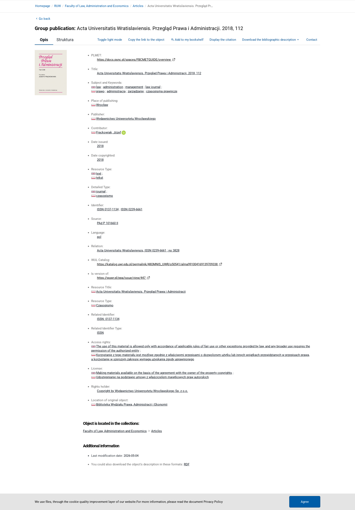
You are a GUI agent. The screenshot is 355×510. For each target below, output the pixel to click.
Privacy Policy (213, 502)
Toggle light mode (109, 40)
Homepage (42, 6)
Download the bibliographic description (269, 40)
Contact (311, 40)
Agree (305, 502)
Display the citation (223, 40)
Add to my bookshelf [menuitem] (189, 40)
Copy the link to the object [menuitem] (146, 40)
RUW (57, 6)
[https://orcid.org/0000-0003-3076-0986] (124, 132)
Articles (138, 6)
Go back (44, 19)
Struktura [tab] (65, 39)
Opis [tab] (44, 39)
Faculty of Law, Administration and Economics (97, 6)
